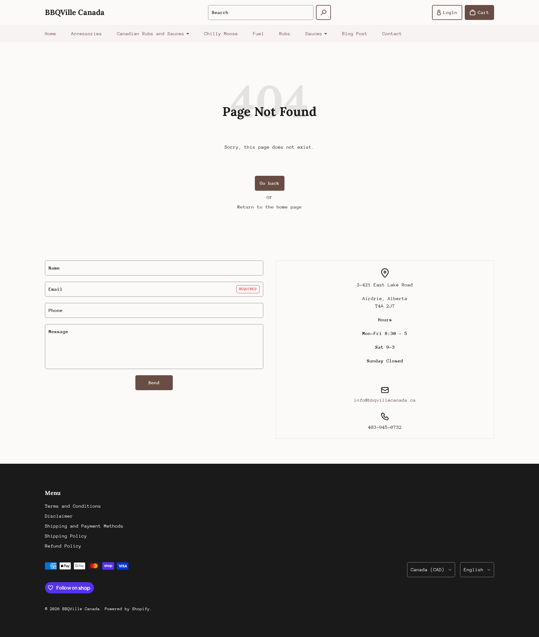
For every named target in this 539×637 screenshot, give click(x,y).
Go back (269, 183)
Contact (392, 33)
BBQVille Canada (81, 608)
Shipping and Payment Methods (84, 526)
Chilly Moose (221, 33)
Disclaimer (59, 516)
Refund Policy (63, 545)
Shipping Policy (66, 536)
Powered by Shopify (127, 608)
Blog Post (354, 33)
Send (154, 382)
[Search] (323, 12)
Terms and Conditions (73, 506)
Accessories (86, 33)
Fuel (258, 33)
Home (50, 33)
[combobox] (260, 12)
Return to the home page (269, 206)
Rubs (284, 33)
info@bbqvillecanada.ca (385, 400)
